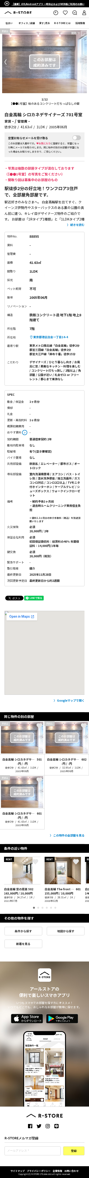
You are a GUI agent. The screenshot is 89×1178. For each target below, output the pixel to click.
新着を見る (23, 944)
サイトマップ (17, 1171)
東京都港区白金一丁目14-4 (50, 337)
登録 (74, 1151)
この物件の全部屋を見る (68, 835)
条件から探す (23, 931)
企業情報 (57, 1171)
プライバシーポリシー (39, 1171)
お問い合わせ (71, 1171)
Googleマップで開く (70, 700)
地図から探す (65, 931)
